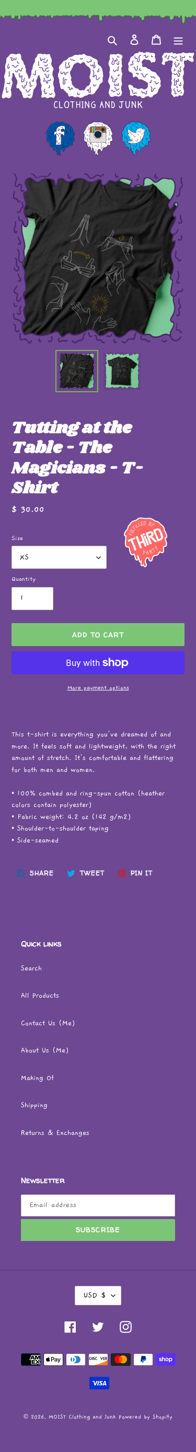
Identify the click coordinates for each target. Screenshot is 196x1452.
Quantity (23, 579)
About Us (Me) (45, 1051)
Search (31, 969)
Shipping (34, 1105)
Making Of (37, 1078)
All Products (40, 996)
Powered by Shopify (145, 1417)
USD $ (94, 1295)
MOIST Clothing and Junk (82, 1417)
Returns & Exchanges (55, 1133)
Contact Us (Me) (48, 1023)
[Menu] (178, 40)
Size (17, 538)
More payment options (98, 687)
